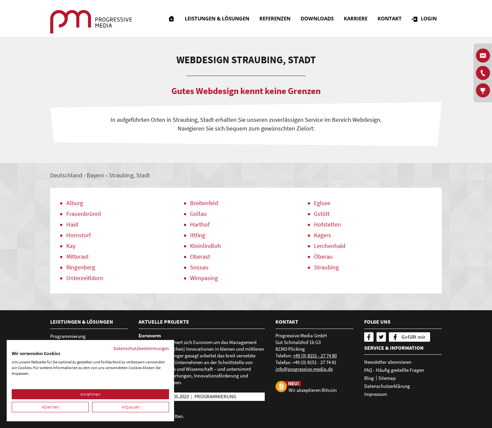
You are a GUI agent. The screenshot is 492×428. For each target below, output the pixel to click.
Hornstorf (78, 235)
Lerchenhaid (329, 246)
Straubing (326, 267)
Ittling (197, 235)
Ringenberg (80, 267)
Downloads (317, 18)
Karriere (355, 18)
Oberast (200, 256)
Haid (72, 224)
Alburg (74, 203)
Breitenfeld (204, 203)
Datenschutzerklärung (387, 386)
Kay (70, 246)
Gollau (198, 214)
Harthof (200, 224)
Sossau (199, 267)
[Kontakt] (483, 73)
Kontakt (390, 18)
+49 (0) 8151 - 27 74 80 (315, 355)
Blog (369, 378)
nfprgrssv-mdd (303, 369)
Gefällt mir (413, 337)
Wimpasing (204, 278)
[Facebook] (369, 337)
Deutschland (66, 175)
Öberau (323, 256)
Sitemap (387, 378)
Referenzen (275, 18)
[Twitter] (381, 337)
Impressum (375, 394)
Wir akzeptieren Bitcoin (313, 390)
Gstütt (322, 214)
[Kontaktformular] (483, 56)
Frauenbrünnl (83, 214)
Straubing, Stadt (129, 175)
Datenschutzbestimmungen (141, 348)
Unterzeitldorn (84, 278)
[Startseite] (171, 18)
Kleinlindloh (205, 246)
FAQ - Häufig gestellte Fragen (394, 370)
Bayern (95, 175)
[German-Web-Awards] (483, 90)
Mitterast (77, 256)
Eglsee (322, 203)
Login (429, 18)
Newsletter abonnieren (387, 362)
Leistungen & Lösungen (217, 18)
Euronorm (150, 335)
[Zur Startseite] (91, 21)
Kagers (322, 235)
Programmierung (68, 336)
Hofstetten (327, 224)
